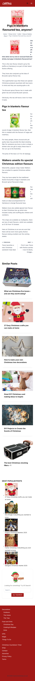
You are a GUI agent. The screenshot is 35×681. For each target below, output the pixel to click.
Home (5, 34)
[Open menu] (31, 3)
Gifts (3, 634)
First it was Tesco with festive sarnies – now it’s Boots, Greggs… (26, 247)
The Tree (6, 618)
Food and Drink (7, 621)
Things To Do (12, 34)
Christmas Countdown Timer (12, 645)
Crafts (19, 34)
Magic (4, 637)
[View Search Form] (27, 3)
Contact (4, 651)
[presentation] (17, 277)
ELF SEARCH (17, 595)
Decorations (6, 609)
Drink (5, 630)
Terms (4, 659)
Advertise (5, 653)
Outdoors (6, 612)
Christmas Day (8, 624)
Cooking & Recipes (9, 627)
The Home (7, 615)
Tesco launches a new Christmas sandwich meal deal (9, 246)
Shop (4, 648)
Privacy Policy (6, 656)
